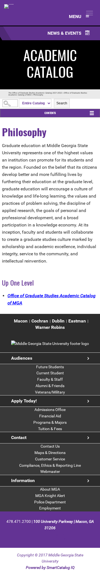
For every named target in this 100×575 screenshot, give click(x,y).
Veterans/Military (50, 392)
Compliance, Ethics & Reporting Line (50, 465)
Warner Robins (50, 327)
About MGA (50, 489)
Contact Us (50, 446)
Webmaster (50, 471)
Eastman (77, 321)
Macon (21, 321)
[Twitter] (45, 536)
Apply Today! (24, 400)
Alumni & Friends (50, 386)
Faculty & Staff (50, 379)
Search (61, 103)
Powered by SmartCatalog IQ (50, 567)
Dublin (58, 321)
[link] (50, 343)
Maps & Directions (50, 452)
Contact (18, 437)
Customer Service (50, 459)
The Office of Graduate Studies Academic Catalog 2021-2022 (35, 93)
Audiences (21, 358)
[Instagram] (55, 536)
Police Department (50, 502)
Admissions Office (50, 409)
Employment (50, 508)
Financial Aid (50, 416)
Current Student (50, 373)
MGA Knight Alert (50, 495)
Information (23, 480)
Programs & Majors (50, 422)
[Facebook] (36, 536)
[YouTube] (65, 536)
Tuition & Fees (50, 429)
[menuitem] (21, 321)
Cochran (39, 321)
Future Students (50, 367)
